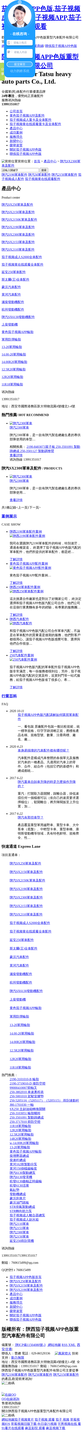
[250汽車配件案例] (23, 659)
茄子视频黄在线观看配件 (42, 179)
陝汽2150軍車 (19, 1236)
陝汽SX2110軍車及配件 (18, 249)
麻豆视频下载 (55, 1428)
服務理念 (16, 136)
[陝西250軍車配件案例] (27, 591)
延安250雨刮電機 (22, 1240)
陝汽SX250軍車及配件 (17, 204)
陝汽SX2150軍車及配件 (18, 212)
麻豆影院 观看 (35, 1428)
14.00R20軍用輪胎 (14, 362)
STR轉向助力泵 (21, 1211)
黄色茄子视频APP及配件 (27, 115)
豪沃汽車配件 (11, 287)
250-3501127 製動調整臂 (37, 451)
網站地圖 (54, 1345)
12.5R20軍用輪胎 (14, 369)
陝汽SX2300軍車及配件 (18, 234)
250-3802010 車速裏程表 (27, 1092)
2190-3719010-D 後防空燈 (28, 1083)
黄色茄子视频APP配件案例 (29, 563)
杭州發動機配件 (13, 309)
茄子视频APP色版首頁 (26, 1277)
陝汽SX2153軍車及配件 (18, 242)
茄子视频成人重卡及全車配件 (31, 119)
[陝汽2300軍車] (21, 423)
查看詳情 (16, 455)
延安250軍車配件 (14, 272)
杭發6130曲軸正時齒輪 (26, 1181)
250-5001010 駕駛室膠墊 (27, 1096)
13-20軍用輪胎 (12, 347)
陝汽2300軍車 (19, 427)
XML (72, 1345)
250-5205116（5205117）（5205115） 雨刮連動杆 (44, 1100)
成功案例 (16, 132)
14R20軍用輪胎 (20, 1138)
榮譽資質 (16, 145)
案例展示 (9, 516)
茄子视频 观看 (45, 1419)
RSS (65, 1345)
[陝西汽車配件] (21, 623)
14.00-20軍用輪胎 (14, 354)
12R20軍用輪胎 (12, 377)
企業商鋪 (37, 46)
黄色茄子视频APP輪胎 (17, 332)
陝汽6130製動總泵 (22, 1172)
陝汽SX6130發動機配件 (18, 317)
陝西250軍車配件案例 (25, 587)
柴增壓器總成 (19, 1155)
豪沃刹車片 (18, 1198)
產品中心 (16, 128)
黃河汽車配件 (11, 294)
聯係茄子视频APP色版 (61, 46)
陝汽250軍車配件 (40, 1374)
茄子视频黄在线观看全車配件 (23, 264)
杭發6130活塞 (19, 1185)
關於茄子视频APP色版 (26, 149)
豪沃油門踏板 (19, 1202)
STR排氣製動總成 (22, 1206)
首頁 (37, 161)
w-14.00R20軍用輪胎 (24, 1143)
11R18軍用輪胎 (12, 384)
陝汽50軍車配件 (39, 174)
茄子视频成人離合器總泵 (27, 1215)
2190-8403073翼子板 (41, 446)
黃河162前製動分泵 (23, 1164)
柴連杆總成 (18, 1160)
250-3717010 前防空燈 (25, 1121)
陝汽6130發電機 (21, 1177)
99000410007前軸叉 (23, 1087)
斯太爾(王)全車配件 (15, 279)
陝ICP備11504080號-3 (30, 1345)
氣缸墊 (14, 1189)
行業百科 (9, 696)
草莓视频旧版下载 (24, 1424)
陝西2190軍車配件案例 (26, 531)
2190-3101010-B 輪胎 (24, 1079)
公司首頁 (16, 111)
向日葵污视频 (47, 1424)
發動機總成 (18, 1194)
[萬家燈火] (62, 1353)
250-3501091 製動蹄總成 (27, 1117)
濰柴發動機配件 (13, 302)
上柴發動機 (10, 324)
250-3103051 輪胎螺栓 (25, 1113)
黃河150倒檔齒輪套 (23, 1168)
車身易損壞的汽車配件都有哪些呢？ (43, 750)
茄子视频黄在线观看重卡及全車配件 (35, 124)
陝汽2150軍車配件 (64, 174)
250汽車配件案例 (22, 655)
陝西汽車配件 (19, 619)
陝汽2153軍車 (19, 1228)
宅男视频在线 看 (69, 1424)
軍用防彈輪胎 (11, 339)
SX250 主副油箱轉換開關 (27, 1109)
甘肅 (8, 1349)
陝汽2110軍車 (19, 1223)
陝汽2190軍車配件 (14, 174)
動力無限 (17, 1357)
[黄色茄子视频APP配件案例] (30, 568)
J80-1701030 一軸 (22, 1104)
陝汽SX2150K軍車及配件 (19, 219)
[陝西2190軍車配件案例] (27, 536)
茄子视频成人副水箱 (24, 1219)
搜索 (44, 170)
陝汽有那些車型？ (31, 817)
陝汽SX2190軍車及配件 (18, 227)
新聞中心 (16, 141)
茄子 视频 (62, 1419)
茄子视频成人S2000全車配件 (22, 257)
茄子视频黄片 (24, 1419)
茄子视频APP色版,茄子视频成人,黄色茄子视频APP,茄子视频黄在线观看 (41, 17)
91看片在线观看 (13, 1428)
